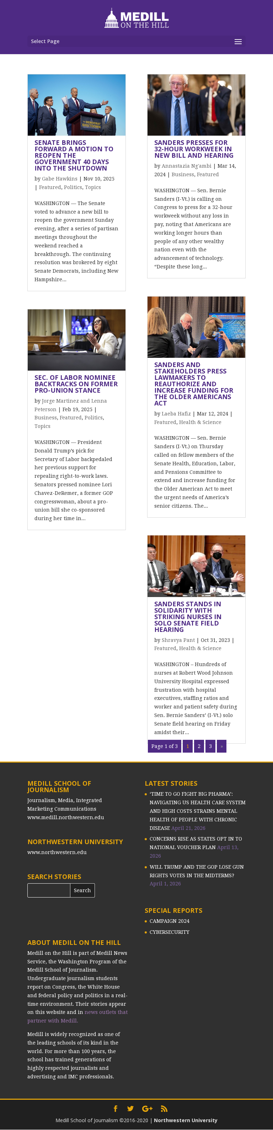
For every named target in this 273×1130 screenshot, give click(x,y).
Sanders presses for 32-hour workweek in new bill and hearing (194, 148)
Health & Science (200, 422)
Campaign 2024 (169, 921)
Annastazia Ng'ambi (187, 166)
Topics (93, 187)
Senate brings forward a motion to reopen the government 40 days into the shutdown (73, 155)
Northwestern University (186, 1120)
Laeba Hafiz (176, 414)
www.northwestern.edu (57, 852)
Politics (73, 187)
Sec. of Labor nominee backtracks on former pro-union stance (76, 383)
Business (45, 417)
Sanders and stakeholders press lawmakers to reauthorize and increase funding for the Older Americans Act (193, 383)
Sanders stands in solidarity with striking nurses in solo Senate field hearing (187, 617)
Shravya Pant (178, 640)
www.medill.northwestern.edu (65, 817)
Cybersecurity (169, 932)
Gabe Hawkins (59, 179)
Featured (50, 187)
